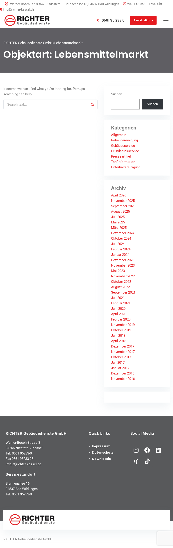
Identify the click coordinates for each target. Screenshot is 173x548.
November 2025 (123, 201)
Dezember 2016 (122, 373)
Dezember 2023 (122, 260)
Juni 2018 (118, 336)
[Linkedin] (158, 450)
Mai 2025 (118, 222)
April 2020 (118, 314)
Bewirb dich (142, 20)
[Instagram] (136, 450)
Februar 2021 (120, 303)
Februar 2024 (120, 249)
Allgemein (118, 135)
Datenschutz (103, 452)
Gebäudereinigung (124, 140)
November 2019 (123, 325)
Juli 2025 (118, 217)
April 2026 (118, 195)
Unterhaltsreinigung (125, 167)
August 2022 (120, 287)
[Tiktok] (147, 461)
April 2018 (118, 341)
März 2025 (119, 228)
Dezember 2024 (122, 233)
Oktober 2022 (121, 282)
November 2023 (123, 265)
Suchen (116, 94)
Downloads (101, 459)
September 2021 (123, 292)
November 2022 (123, 276)
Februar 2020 (120, 319)
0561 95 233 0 (113, 20)
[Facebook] (147, 450)
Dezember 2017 (122, 346)
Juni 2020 (118, 309)
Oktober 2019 (121, 330)
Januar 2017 (120, 368)
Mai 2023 (118, 271)
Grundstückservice (125, 151)
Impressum (101, 446)
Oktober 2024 (121, 238)
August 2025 (120, 211)
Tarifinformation (123, 162)
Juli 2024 (118, 244)
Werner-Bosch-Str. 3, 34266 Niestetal (35, 4)
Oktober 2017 (121, 357)
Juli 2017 (118, 363)
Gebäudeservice (123, 146)
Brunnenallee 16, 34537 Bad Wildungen (92, 4)
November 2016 (123, 379)
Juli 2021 (118, 298)
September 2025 (123, 206)
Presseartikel (121, 156)
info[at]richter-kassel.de (23, 464)
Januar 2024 (120, 255)
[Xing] (136, 461)
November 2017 (123, 352)
